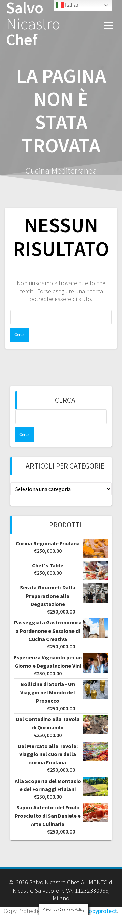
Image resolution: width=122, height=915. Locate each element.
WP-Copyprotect (96, 911)
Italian (72, 5)
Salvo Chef (33, 24)
